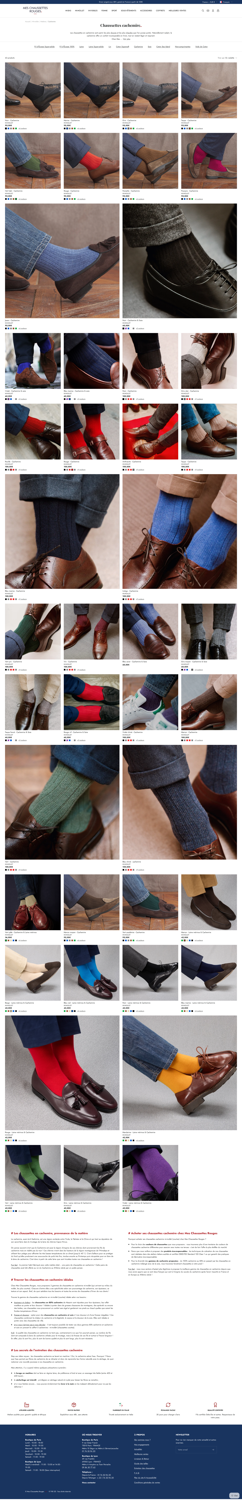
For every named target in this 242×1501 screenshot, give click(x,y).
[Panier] (218, 10)
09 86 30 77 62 (88, 1467)
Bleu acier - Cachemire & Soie (135, 661)
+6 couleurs (18, 128)
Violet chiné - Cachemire (133, 732)
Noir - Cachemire (12, 120)
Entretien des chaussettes (144, 1468)
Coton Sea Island (163, 46)
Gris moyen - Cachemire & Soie (194, 661)
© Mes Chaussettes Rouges (34, 1491)
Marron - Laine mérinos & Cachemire (196, 932)
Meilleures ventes (177, 10)
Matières (43, 21)
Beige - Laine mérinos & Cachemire (19, 1002)
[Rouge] (128, 399)
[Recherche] (203, 10)
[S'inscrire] (213, 1450)
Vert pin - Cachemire (13, 661)
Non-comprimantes (182, 46)
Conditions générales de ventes (147, 1482)
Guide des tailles (141, 1463)
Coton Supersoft (122, 46)
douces (114, 32)
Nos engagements (141, 1444)
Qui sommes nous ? (142, 1439)
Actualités (138, 1449)
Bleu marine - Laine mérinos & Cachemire (198, 1002)
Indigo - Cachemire (130, 591)
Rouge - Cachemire (71, 191)
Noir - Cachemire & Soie (133, 320)
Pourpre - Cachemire (189, 191)
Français (226, 2)
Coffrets (160, 10)
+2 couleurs (136, 328)
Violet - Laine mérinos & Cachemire (137, 1203)
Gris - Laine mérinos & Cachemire (77, 1203)
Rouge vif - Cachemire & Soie (76, 732)
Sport (114, 10)
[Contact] (208, 10)
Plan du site (139, 1477)
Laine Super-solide (96, 46)
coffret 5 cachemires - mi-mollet (44, 1327)
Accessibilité (151, 1477)
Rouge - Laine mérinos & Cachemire (19, 1132)
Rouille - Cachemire (13, 461)
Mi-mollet (79, 10)
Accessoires (146, 10)
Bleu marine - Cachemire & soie (76, 391)
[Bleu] (8, 128)
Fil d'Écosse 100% (67, 46)
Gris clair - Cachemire (190, 391)
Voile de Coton (201, 46)
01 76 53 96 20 (88, 1451)
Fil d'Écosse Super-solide (44, 46)
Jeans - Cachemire (12, 320)
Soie (149, 46)
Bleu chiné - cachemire (132, 861)
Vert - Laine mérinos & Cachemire (19, 1203)
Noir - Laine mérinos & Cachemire (136, 1002)
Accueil (27, 21)
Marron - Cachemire (189, 732)
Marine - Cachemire (72, 120)
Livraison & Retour (141, 1458)
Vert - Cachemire (12, 861)
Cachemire (138, 46)
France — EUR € (209, 2)
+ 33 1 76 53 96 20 (105, 1477)
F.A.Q (136, 1473)
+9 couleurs (136, 399)
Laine (81, 46)
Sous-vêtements (128, 10)
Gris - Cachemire (129, 120)
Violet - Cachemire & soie (15, 391)
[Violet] (126, 328)
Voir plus (126, 39)
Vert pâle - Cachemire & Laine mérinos (21, 932)
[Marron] (13, 128)
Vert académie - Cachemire (134, 932)
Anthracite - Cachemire (132, 461)
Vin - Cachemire (70, 661)
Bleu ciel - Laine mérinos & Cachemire (79, 1002)
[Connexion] (213, 10)
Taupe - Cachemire (188, 120)
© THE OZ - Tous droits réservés (60, 1491)
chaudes (129, 32)
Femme (104, 10)
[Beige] (11, 940)
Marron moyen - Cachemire (75, 932)
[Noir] (6, 128)
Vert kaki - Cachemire (13, 191)
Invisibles (92, 10)
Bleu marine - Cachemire (15, 591)
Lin (110, 46)
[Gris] (11, 128)
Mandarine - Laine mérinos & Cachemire (139, 1132)
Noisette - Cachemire (131, 191)
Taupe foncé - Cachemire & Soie (18, 732)
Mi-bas (68, 10)
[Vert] (16, 128)
